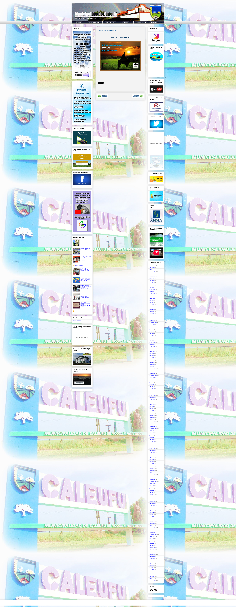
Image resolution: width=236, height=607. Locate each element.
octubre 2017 (152, 426)
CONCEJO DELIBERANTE (95, 22)
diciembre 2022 (153, 289)
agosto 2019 (152, 377)
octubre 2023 (152, 276)
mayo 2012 (152, 569)
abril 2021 (152, 333)
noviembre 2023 (153, 273)
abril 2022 (152, 307)
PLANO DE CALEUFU (141, 22)
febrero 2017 (152, 443)
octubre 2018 (152, 399)
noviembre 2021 (153, 318)
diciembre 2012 (153, 554)
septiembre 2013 (153, 534)
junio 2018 (152, 408)
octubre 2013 (152, 532)
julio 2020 (152, 353)
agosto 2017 (152, 430)
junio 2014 (152, 514)
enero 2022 (152, 313)
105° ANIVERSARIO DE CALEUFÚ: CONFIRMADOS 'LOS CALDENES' (85, 258)
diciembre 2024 (153, 265)
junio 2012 (152, 567)
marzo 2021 (152, 335)
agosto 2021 (152, 324)
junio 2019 (152, 382)
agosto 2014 (152, 510)
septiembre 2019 (153, 375)
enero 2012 (152, 578)
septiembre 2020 (153, 348)
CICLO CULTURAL (79, 265)
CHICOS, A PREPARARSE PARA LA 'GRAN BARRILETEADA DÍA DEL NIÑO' (85, 279)
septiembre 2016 (153, 454)
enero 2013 (152, 552)
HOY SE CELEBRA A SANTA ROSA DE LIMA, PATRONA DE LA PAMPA (85, 241)
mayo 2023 (152, 278)
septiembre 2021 (153, 322)
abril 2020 (152, 360)
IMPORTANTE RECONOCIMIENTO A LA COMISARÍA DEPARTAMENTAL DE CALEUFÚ (85, 304)
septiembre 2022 (153, 296)
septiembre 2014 (153, 507)
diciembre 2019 (153, 368)
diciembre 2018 (153, 395)
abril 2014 (152, 518)
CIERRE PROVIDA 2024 (80, 310)
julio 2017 (152, 432)
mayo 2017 (152, 437)
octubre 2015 (152, 479)
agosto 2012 (152, 563)
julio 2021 (152, 326)
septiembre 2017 (153, 428)
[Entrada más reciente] (102, 97)
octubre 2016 (152, 452)
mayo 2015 (152, 490)
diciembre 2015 (153, 474)
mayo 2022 (152, 304)
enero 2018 (152, 419)
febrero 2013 (152, 549)
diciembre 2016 (153, 448)
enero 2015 (152, 499)
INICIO (79, 22)
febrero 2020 (152, 364)
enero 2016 (152, 472)
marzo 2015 (152, 494)
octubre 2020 (152, 346)
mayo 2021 (152, 331)
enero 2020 (152, 366)
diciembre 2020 (153, 342)
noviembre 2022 (153, 291)
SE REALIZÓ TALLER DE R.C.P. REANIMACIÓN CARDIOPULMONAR (85, 295)
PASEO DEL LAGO (110, 22)
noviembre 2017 (153, 424)
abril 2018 (152, 412)
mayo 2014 (152, 516)
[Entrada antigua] (138, 97)
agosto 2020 (152, 351)
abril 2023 (152, 280)
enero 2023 (152, 287)
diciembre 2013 (153, 527)
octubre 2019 (152, 373)
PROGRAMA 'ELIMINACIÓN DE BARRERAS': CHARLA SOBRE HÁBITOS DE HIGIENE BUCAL (85, 271)
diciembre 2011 (153, 580)
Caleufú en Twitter (77, 320)
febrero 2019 (152, 390)
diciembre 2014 (153, 501)
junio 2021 (152, 329)
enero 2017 (152, 446)
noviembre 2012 (153, 556)
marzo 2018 (152, 415)
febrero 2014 (152, 523)
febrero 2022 (152, 311)
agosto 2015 (152, 483)
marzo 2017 (152, 441)
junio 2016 (152, 461)
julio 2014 (152, 512)
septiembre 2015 (153, 481)
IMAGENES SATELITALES (156, 22)
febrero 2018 (152, 417)
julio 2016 (152, 459)
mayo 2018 (152, 410)
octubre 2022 (152, 293)
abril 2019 (152, 386)
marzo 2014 (152, 521)
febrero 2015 (152, 496)
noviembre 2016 (153, 450)
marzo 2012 (152, 574)
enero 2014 (152, 525)
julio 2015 (152, 485)
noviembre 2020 (153, 344)
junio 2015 (152, 488)
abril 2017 (152, 439)
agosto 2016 (152, 457)
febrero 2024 (152, 267)
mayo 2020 (152, 357)
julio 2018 (152, 406)
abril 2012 (152, 571)
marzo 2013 (152, 547)
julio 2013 (152, 538)
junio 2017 (152, 435)
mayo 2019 (152, 384)
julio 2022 (152, 300)
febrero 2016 (152, 470)
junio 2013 (152, 541)
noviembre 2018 (153, 397)
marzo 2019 (152, 388)
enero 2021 (152, 340)
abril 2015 (152, 492)
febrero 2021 (152, 337)
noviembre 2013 (153, 529)
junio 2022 (152, 302)
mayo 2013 (152, 543)
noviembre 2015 (153, 477)
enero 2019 (152, 393)
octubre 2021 (152, 320)
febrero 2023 (152, 284)
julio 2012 (152, 565)
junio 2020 (152, 355)
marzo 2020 (152, 362)
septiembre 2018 (153, 401)
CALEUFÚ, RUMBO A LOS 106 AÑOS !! (85, 249)
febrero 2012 (152, 576)
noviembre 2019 (153, 371)
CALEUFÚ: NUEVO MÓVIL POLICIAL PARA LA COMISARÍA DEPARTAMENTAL (85, 287)
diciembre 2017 (153, 421)
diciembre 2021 (153, 315)
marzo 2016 (152, 468)
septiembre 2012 (153, 560)
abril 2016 (152, 465)
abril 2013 (152, 545)
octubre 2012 (152, 558)
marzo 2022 (152, 309)
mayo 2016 (152, 463)
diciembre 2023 (153, 271)
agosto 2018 (152, 404)
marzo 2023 (152, 282)
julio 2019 (152, 379)
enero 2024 (152, 269)
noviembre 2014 (153, 503)
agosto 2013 (152, 536)
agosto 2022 (152, 298)
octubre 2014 (152, 505)
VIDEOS (126, 22)
